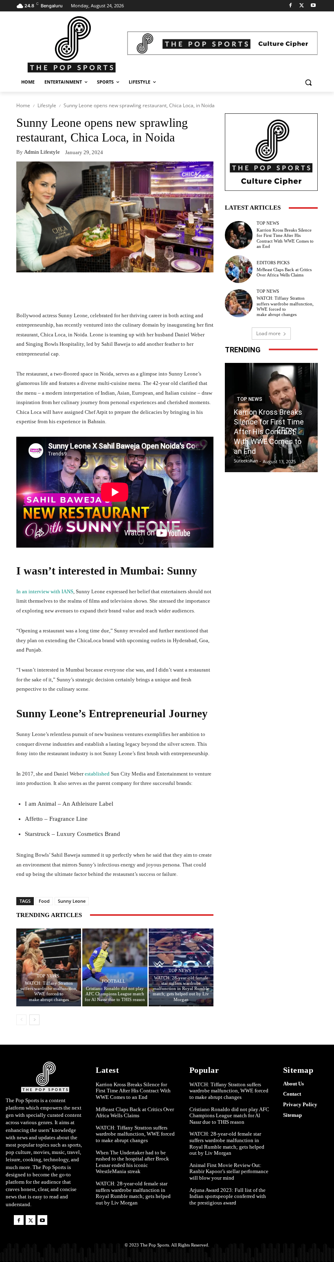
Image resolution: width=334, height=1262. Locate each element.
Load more (268, 333)
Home (23, 105)
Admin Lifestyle (42, 152)
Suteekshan (246, 461)
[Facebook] (290, 6)
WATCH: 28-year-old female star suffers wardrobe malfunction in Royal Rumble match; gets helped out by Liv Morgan (181, 988)
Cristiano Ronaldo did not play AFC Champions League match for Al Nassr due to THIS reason (115, 993)
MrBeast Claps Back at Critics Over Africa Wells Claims (284, 272)
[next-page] (34, 1019)
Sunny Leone (72, 901)
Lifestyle (46, 105)
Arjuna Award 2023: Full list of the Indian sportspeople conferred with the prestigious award (227, 1196)
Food (44, 901)
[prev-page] (21, 1019)
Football (113, 981)
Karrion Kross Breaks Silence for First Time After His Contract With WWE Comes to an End (285, 238)
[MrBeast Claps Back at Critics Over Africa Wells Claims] (239, 269)
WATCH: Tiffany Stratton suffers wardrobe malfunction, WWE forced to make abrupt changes (48, 991)
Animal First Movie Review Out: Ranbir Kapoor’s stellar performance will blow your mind (228, 1171)
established (98, 774)
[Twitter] (301, 6)
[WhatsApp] (205, 291)
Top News (48, 976)
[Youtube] (313, 6)
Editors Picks (273, 263)
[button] (308, 82)
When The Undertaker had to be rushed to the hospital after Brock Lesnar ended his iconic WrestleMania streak (132, 1162)
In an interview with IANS (44, 591)
